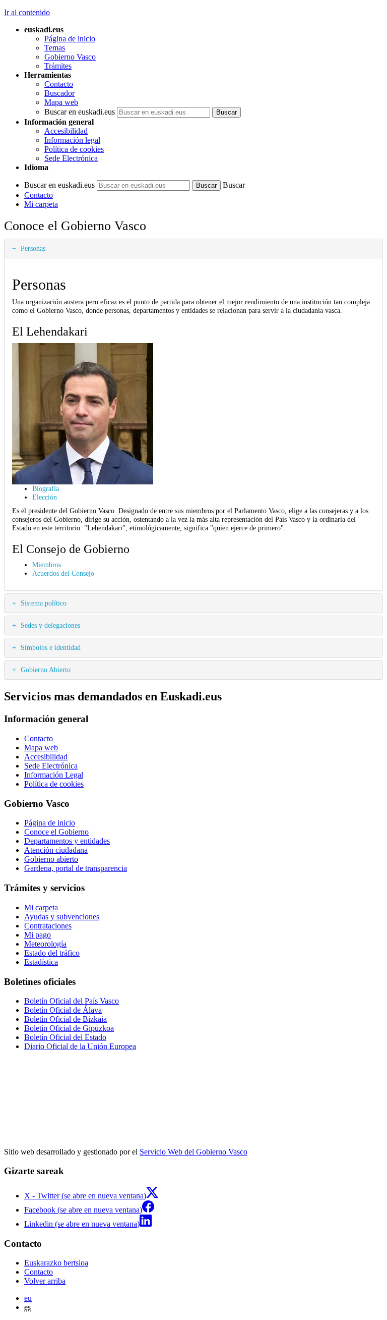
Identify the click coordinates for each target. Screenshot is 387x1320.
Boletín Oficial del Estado (65, 1037)
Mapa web (61, 102)
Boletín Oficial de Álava (63, 1010)
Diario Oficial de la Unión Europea (80, 1046)
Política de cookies (74, 149)
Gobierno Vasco (70, 56)
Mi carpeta (41, 204)
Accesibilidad (66, 131)
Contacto (58, 84)
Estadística (41, 962)
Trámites (58, 66)
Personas (32, 248)
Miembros (46, 565)
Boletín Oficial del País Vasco (71, 1001)
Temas (54, 47)
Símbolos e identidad (50, 647)
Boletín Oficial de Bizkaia (65, 1019)
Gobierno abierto (51, 859)
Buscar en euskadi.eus (79, 111)
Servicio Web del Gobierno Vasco (193, 1151)
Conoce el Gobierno (56, 832)
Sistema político (43, 603)
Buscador (59, 93)
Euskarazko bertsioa (56, 1262)
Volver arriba (45, 1281)
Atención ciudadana (56, 850)
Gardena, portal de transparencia (75, 868)
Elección (44, 497)
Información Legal (53, 775)
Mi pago (37, 934)
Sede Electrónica (71, 158)
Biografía (45, 488)
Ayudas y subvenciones (61, 916)
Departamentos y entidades (67, 841)
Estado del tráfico (52, 953)
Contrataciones (48, 925)
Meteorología (45, 944)
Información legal (72, 140)
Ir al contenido (27, 12)
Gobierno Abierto (45, 670)
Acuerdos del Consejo (63, 573)
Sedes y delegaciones (49, 625)
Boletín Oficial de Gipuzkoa (69, 1028)
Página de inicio (69, 38)
